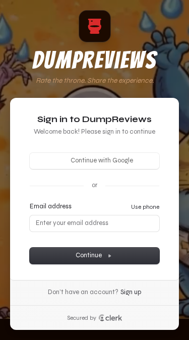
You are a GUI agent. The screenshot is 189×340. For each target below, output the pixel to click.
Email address (51, 206)
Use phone (145, 206)
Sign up (130, 292)
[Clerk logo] (110, 317)
